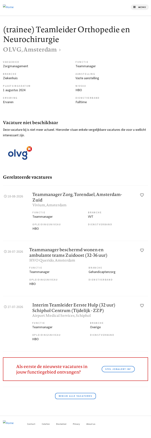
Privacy (76, 424)
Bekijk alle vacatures (75, 396)
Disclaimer (61, 424)
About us (90, 424)
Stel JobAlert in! (118, 369)
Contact (31, 424)
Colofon (46, 424)
